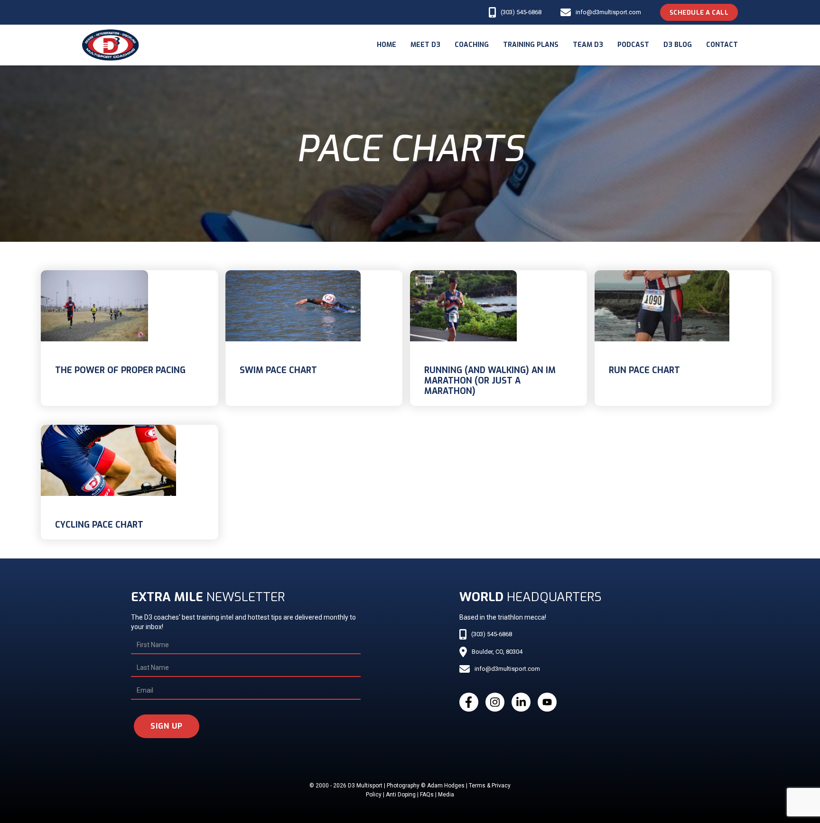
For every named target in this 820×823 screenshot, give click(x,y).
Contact (722, 44)
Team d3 (588, 44)
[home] (110, 45)
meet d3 (425, 44)
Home (386, 44)
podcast (633, 44)
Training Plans (531, 44)
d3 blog (677, 44)
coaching (472, 44)
